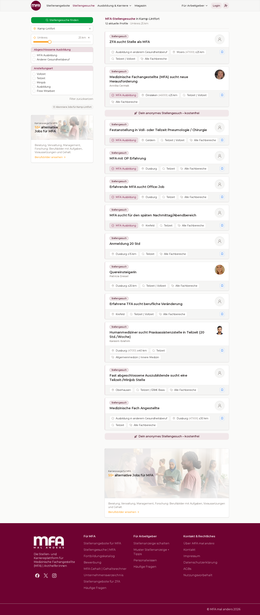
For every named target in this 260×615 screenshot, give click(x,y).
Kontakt (189, 549)
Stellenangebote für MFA (102, 543)
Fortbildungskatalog (99, 556)
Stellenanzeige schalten (151, 543)
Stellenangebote (58, 5)
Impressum (191, 556)
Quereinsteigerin (123, 272)
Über (198, 543)
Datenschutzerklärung (200, 562)
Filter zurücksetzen (81, 98)
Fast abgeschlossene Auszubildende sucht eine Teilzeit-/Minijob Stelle (148, 378)
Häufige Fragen (95, 588)
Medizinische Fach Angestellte (134, 408)
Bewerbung (92, 562)
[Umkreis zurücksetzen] (89, 38)
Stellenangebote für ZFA (102, 581)
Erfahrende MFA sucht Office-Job (136, 187)
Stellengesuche (84, 5)
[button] (226, 5)
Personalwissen (145, 560)
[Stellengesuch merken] (222, 51)
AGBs (187, 568)
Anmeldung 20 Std (124, 244)
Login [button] (216, 5)
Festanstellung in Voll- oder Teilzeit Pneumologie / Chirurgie (158, 130)
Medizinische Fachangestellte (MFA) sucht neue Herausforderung (148, 79)
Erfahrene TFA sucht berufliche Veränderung (145, 304)
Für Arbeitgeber (193, 5)
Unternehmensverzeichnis (103, 575)
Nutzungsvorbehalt (197, 575)
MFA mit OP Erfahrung (127, 158)
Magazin (140, 5)
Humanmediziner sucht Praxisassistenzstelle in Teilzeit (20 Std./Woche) (156, 334)
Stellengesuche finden (64, 20)
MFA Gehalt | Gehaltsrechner (105, 568)
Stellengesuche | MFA (99, 549)
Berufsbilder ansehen (49, 157)
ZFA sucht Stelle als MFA (129, 42)
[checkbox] (34, 55)
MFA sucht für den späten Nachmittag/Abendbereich (152, 215)
